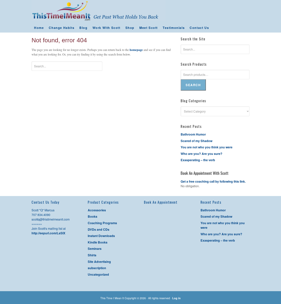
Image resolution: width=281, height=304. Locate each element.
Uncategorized (98, 274)
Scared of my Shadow (196, 141)
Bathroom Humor (193, 134)
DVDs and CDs (98, 229)
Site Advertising (99, 261)
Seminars (95, 248)
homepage (136, 49)
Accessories (97, 210)
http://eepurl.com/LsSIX (48, 233)
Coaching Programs (102, 223)
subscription (97, 268)
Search (193, 85)
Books (92, 216)
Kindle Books (97, 242)
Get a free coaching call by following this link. (213, 181)
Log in (176, 298)
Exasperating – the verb (198, 160)
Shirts (92, 255)
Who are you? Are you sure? (201, 153)
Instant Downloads (101, 236)
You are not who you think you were (206, 147)
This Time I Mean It (140, 11)
